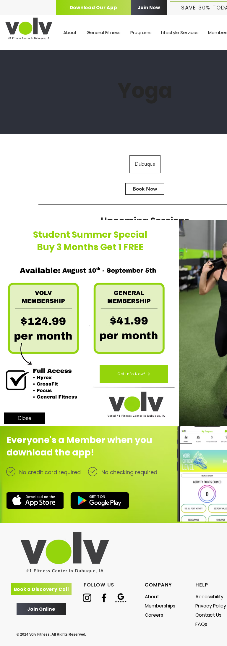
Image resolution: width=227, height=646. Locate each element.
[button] (25, 418)
